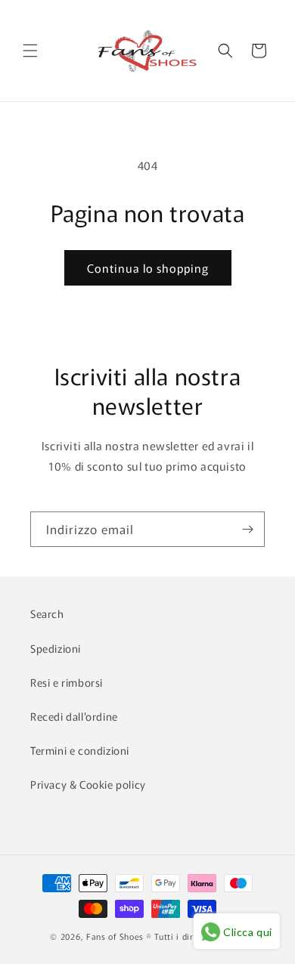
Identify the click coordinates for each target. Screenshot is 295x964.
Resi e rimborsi (66, 682)
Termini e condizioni (79, 750)
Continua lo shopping (148, 268)
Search (47, 613)
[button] (30, 50)
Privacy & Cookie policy (88, 784)
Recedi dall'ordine (74, 716)
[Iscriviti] (247, 529)
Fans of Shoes (115, 936)
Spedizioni (55, 648)
